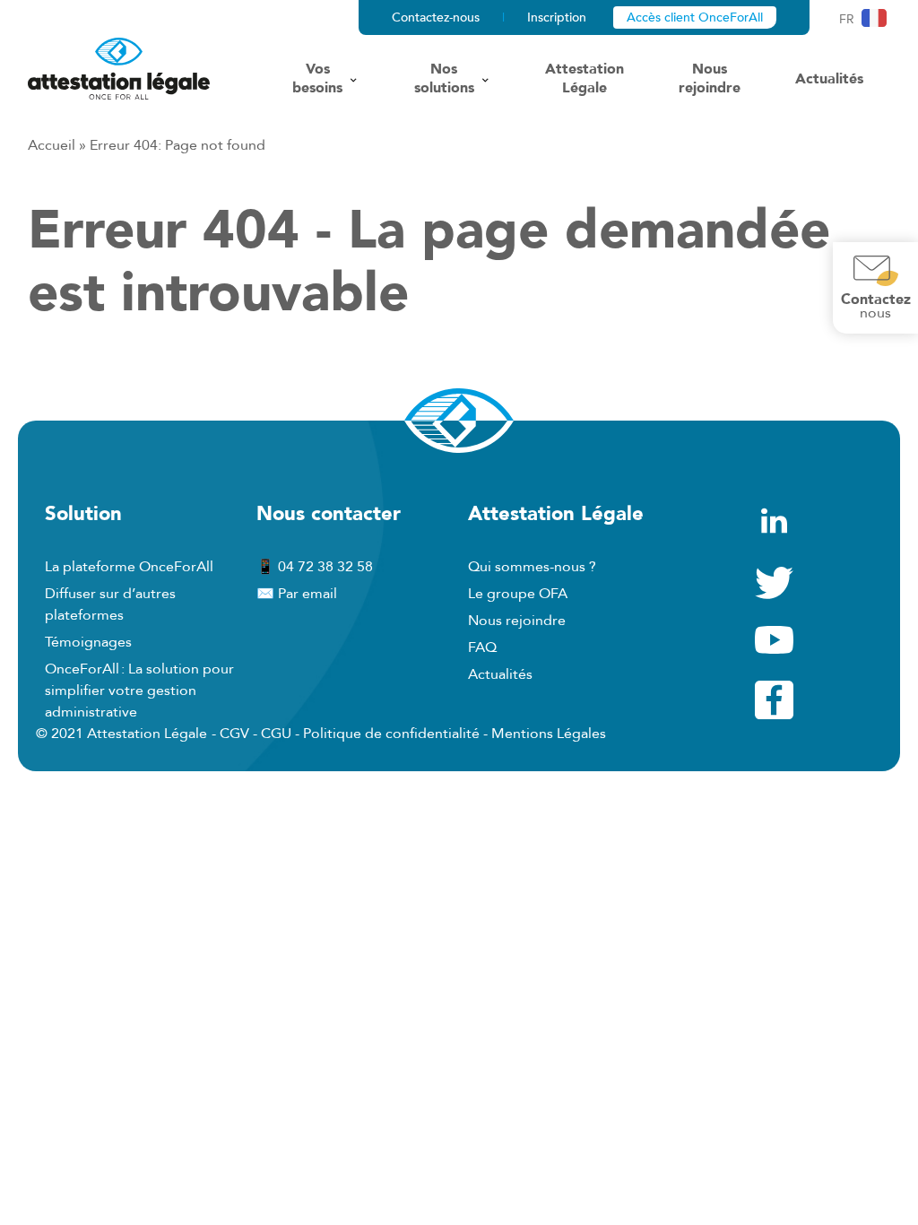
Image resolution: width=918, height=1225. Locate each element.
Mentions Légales (548, 733)
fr (846, 19)
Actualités (829, 79)
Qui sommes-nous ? (532, 567)
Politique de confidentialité (391, 733)
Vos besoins (317, 79)
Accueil (51, 145)
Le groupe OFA (517, 594)
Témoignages (88, 642)
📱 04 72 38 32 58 (314, 567)
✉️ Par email (296, 594)
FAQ (482, 647)
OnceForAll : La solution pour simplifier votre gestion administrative (139, 690)
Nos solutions (444, 79)
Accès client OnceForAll (695, 17)
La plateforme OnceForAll (129, 567)
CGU (276, 733)
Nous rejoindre (709, 79)
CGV (234, 733)
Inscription (556, 17)
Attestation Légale (584, 79)
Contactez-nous (436, 17)
